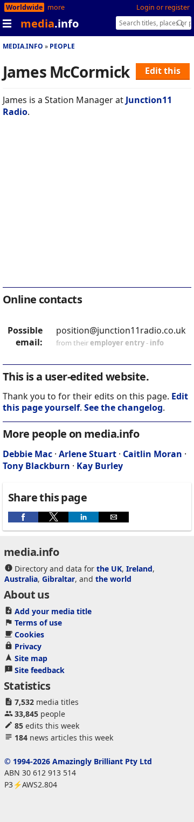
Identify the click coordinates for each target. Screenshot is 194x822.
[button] (23, 517)
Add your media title (53, 611)
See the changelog (123, 407)
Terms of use (38, 622)
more (56, 7)
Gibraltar (58, 579)
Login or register (163, 7)
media (49, 23)
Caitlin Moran (152, 454)
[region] (97, 209)
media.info (23, 46)
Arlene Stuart (87, 454)
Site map (31, 658)
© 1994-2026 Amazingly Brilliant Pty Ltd (78, 761)
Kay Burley (100, 466)
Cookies (29, 634)
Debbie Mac (27, 454)
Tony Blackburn (36, 466)
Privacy (28, 646)
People (62, 46)
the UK (109, 568)
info (157, 343)
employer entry (117, 343)
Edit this (163, 71)
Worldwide (24, 7)
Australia (21, 579)
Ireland (139, 568)
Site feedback (40, 670)
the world (113, 579)
